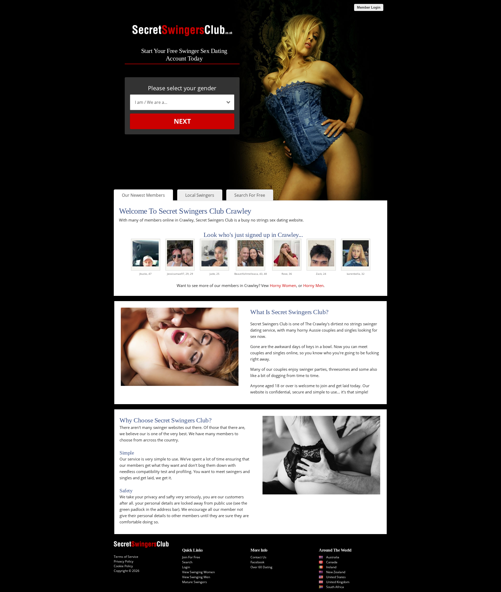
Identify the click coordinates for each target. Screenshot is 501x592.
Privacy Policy (123, 561)
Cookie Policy (123, 566)
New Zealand (335, 572)
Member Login (368, 7)
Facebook (257, 562)
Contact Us (258, 557)
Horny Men (313, 285)
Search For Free (249, 195)
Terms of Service (126, 556)
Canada (331, 562)
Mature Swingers (194, 582)
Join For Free (191, 557)
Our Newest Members (143, 195)
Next (182, 121)
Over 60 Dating (261, 567)
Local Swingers (199, 195)
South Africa (335, 587)
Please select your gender (182, 88)
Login (186, 567)
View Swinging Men (196, 577)
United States (336, 577)
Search (187, 562)
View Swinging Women (198, 572)
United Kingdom (337, 582)
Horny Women (283, 285)
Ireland (331, 567)
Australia (332, 557)
